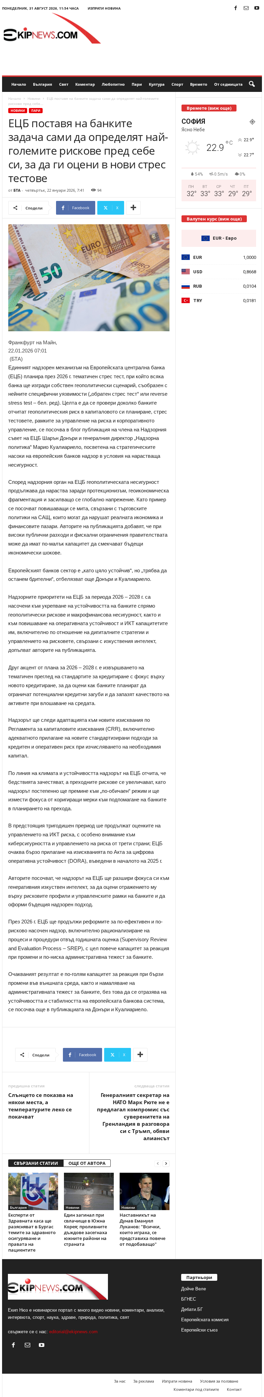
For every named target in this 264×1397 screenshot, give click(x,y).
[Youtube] (257, 8)
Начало (18, 84)
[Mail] (246, 8)
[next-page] (166, 1163)
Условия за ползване (219, 1381)
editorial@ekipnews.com (73, 1331)
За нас (119, 1381)
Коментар (85, 84)
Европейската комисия (205, 1319)
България (42, 84)
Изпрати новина (104, 8)
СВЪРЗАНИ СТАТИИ (36, 1163)
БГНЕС (188, 1299)
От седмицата (228, 84)
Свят (63, 84)
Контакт (234, 1389)
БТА (17, 190)
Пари (137, 84)
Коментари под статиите (196, 1389)
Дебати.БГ (192, 1309)
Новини (34, 98)
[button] (251, 84)
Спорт (177, 84)
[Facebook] (235, 8)
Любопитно (113, 84)
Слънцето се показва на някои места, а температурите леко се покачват (40, 1105)
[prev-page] (157, 1163)
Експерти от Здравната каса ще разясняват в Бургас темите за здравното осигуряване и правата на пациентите (32, 1232)
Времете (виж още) (209, 108)
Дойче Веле (193, 1288)
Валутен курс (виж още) (214, 219)
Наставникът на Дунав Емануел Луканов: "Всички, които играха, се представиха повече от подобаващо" (142, 1229)
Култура (157, 84)
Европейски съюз (199, 1330)
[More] (133, 208)
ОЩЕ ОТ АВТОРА (87, 1163)
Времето (198, 84)
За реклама (143, 1381)
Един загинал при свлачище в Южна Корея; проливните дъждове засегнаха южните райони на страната (85, 1229)
